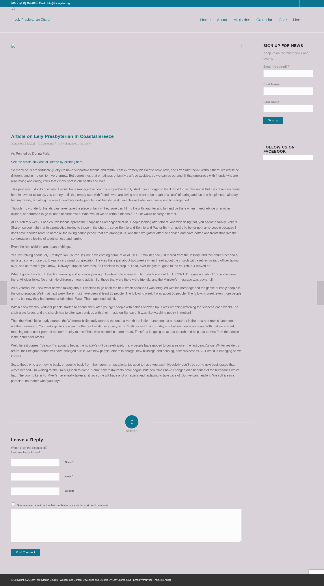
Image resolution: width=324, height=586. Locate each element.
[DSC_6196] (126, 87)
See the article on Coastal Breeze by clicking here (46, 162)
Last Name (271, 102)
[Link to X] (303, 3)
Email (69, 476)
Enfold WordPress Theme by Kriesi (152, 580)
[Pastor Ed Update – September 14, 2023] (320, 293)
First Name (271, 84)
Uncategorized (68, 143)
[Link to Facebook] (296, 3)
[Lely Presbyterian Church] (31, 19)
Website (69, 491)
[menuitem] (205, 19)
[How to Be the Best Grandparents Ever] (3, 293)
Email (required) (276, 66)
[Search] (308, 19)
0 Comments (46, 143)
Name (69, 462)
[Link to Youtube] (309, 3)
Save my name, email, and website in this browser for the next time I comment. (62, 505)
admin (87, 143)
